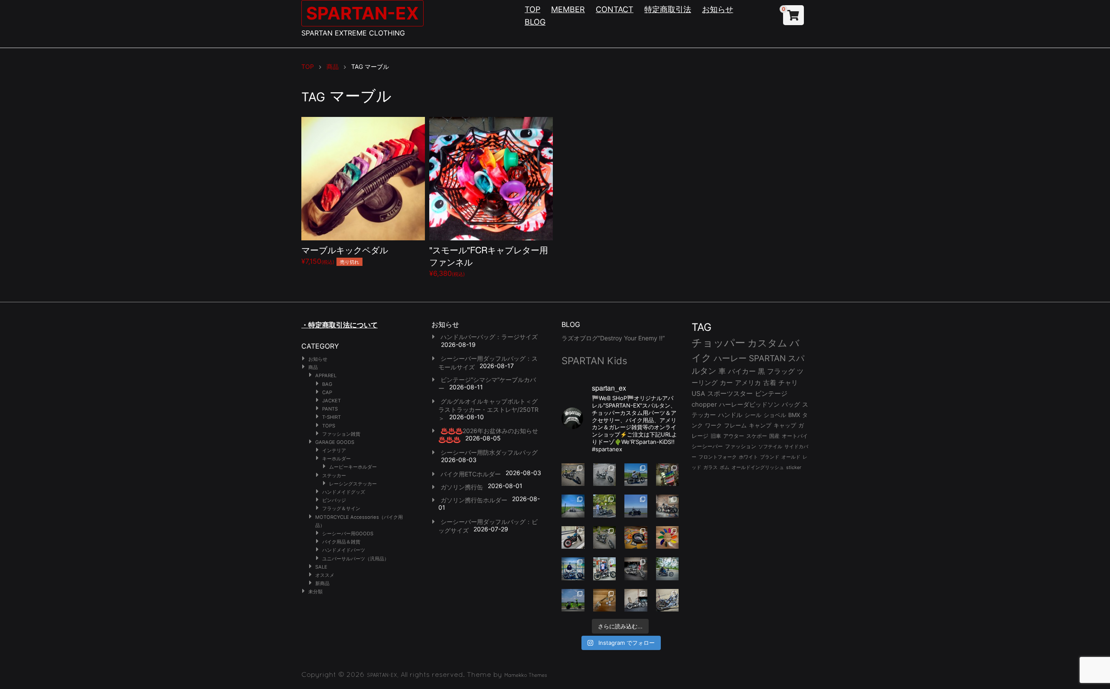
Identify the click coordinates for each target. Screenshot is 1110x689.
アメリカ (748, 382)
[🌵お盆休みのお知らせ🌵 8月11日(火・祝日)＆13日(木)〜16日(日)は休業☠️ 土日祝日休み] (635, 506)
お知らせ (717, 9)
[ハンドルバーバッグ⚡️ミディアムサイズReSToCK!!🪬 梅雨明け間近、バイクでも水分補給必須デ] (635, 568)
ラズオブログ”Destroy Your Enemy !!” (613, 338)
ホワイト (748, 457)
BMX (794, 414)
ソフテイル (770, 446)
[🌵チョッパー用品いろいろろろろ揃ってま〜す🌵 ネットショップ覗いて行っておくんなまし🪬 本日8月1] (635, 474)
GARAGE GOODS (334, 442)
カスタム (767, 343)
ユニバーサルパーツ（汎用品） (355, 559)
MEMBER (568, 9)
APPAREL (325, 375)
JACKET (331, 401)
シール (752, 414)
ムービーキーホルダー (353, 467)
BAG (327, 384)
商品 (313, 367)
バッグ (791, 404)
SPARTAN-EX (362, 13)
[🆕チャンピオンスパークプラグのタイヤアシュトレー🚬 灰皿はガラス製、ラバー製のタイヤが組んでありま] (635, 537)
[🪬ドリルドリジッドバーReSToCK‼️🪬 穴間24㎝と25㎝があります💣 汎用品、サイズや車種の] (667, 600)
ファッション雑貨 (341, 434)
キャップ (785, 425)
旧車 (716, 436)
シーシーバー (707, 446)
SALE (321, 567)
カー (726, 382)
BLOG (535, 21)
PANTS (330, 409)
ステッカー (334, 475)
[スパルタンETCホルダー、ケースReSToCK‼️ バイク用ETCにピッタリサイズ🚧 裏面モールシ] (667, 506)
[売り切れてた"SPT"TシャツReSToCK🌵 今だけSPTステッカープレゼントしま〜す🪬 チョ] (604, 568)
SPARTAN (767, 358)
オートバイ (795, 436)
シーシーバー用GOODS (347, 533)
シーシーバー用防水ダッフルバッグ (489, 452)
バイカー (742, 371)
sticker (793, 467)
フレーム (735, 425)
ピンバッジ (334, 500)
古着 (769, 382)
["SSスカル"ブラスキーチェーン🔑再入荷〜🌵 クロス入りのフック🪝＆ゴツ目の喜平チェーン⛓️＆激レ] (604, 600)
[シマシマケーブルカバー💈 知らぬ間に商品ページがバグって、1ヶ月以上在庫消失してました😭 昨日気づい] (667, 474)
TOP (532, 9)
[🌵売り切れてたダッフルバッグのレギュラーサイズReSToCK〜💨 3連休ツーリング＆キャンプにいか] (667, 568)
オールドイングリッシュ (757, 467)
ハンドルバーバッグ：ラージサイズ (489, 336)
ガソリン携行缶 (462, 487)
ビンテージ (771, 394)
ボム (724, 467)
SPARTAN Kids (594, 360)
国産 (774, 436)
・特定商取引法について (339, 324)
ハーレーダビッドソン (749, 404)
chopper (704, 404)
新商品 (322, 583)
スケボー (756, 436)
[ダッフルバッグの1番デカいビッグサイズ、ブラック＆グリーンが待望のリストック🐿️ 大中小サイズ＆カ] (604, 537)
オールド (790, 457)
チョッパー (718, 342)
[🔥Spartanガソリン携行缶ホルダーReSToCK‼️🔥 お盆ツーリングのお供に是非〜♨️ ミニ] (573, 537)
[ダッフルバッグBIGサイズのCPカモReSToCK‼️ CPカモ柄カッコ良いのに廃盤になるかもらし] (635, 600)
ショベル (775, 414)
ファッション (740, 446)
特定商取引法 (667, 9)
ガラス (710, 467)
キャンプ (760, 425)
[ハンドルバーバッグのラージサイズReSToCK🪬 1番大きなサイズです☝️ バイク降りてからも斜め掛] (573, 474)
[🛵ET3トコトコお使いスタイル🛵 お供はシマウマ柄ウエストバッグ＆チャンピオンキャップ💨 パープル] (573, 600)
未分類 (315, 592)
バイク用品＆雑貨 (341, 542)
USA (698, 394)
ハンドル (730, 414)
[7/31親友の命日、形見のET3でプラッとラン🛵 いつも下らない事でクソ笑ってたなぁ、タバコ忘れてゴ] (604, 506)
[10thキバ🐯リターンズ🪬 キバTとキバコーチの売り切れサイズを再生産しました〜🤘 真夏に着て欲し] (573, 568)
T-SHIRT (331, 417)
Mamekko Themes (525, 675)
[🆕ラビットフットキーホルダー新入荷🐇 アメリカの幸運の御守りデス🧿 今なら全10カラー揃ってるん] (667, 537)
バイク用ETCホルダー (471, 474)
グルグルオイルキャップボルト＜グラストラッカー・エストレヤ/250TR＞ (488, 410)
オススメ (324, 575)
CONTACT (614, 9)
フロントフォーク (718, 457)
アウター (733, 436)
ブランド (769, 457)
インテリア (334, 450)
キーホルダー (336, 459)
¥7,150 (344, 254)
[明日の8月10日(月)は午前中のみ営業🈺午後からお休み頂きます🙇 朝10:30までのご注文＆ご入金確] (573, 506)
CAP (327, 392)
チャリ (788, 383)
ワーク (713, 425)
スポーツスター (730, 394)
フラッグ (781, 371)
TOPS (328, 426)
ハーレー (730, 358)
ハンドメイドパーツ (343, 550)
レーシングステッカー (353, 484)
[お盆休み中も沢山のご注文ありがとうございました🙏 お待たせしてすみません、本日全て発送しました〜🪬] (604, 474)
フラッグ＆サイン (341, 508)
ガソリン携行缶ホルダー (474, 500)
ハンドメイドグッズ (343, 492)
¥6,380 (488, 260)
